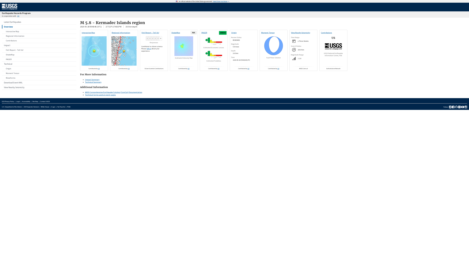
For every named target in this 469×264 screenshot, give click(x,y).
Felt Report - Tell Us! (14, 50)
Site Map (35, 101)
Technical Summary (93, 82)
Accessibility (26, 101)
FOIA (68, 107)
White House (45, 107)
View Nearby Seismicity (14, 87)
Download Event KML (13, 82)
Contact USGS (45, 101)
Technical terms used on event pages (100, 95)
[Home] (9, 10)
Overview (8, 26)
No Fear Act (61, 107)
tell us (149, 49)
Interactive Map (12, 31)
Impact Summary (92, 79)
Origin (8, 68)
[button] (94, 50)
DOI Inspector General (31, 107)
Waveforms (10, 78)
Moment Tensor (12, 73)
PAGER (9, 59)
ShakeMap (10, 54)
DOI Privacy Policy (8, 101)
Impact (7, 45)
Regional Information (15, 36)
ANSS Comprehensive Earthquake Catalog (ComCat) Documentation (113, 92)
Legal (18, 101)
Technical (8, 64)
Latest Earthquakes (12, 22)
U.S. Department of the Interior (12, 107)
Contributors (11, 40)
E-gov (53, 107)
